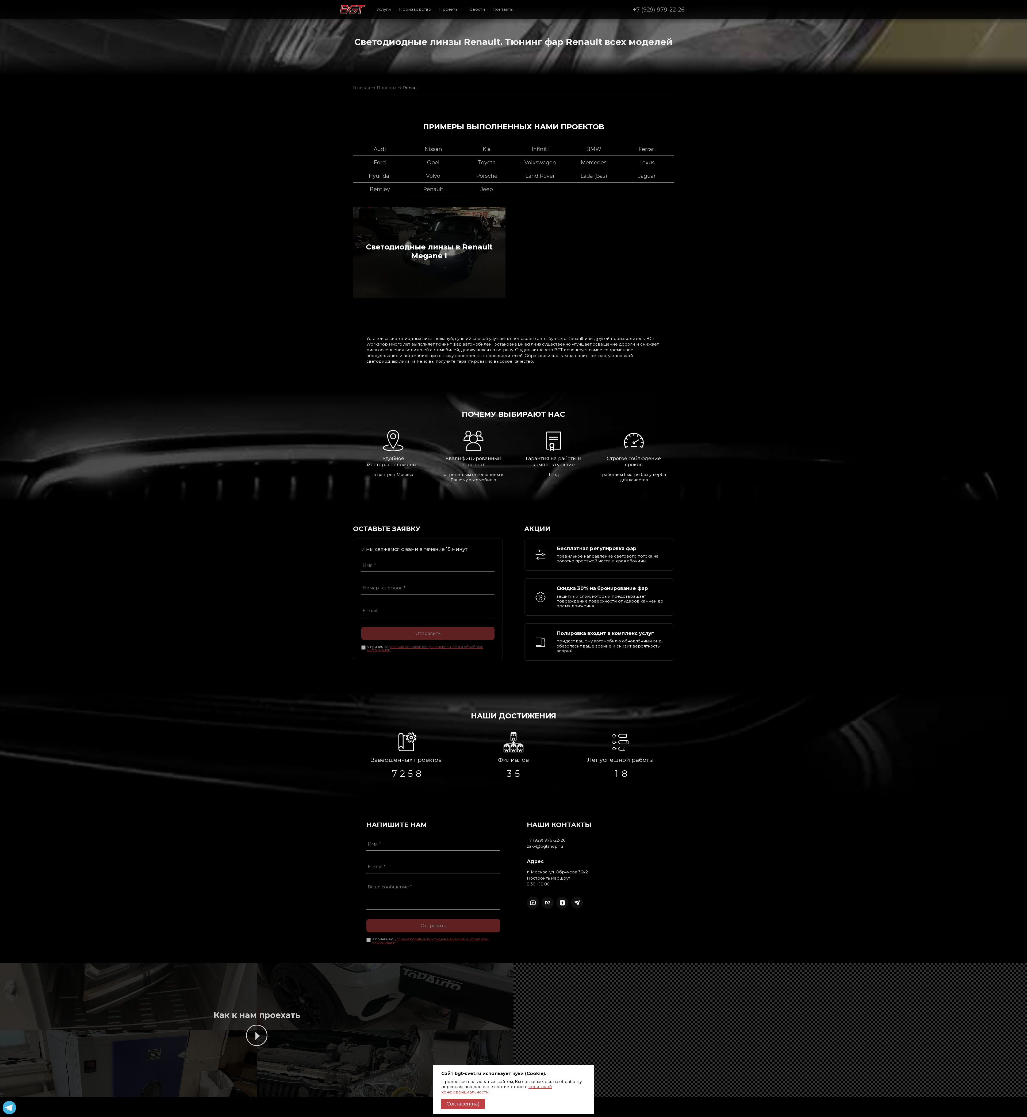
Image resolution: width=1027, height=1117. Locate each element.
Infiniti (540, 149)
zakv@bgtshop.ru (545, 846)
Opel (433, 162)
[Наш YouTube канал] (533, 903)
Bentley (380, 189)
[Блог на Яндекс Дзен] (562, 903)
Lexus (647, 162)
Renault (433, 189)
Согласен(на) (463, 1104)
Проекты (448, 9)
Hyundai (380, 176)
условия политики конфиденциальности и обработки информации (425, 648)
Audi (380, 149)
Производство (415, 9)
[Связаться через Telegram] (577, 903)
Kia (486, 149)
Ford (380, 162)
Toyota (487, 162)
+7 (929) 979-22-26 (659, 9)
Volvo (433, 176)
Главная (361, 88)
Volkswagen (540, 162)
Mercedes (594, 162)
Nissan (433, 149)
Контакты (503, 9)
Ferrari (647, 149)
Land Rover (540, 176)
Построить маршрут (548, 878)
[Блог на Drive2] (548, 903)
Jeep (486, 189)
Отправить (428, 633)
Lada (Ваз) (593, 176)
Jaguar (647, 176)
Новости (475, 9)
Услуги (384, 9)
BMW (593, 149)
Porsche (486, 176)
